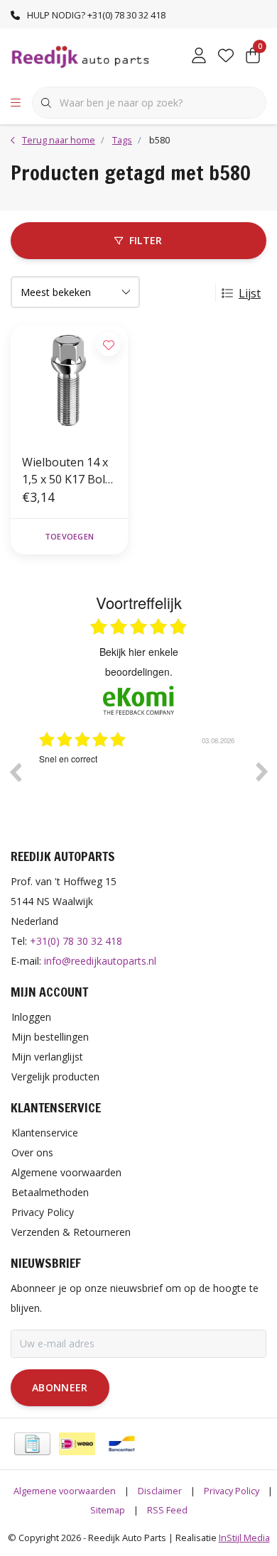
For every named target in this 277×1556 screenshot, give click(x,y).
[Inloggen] (198, 56)
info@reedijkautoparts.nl (100, 961)
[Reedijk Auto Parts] (81, 56)
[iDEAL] (77, 1443)
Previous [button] (15, 772)
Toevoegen (69, 536)
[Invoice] (32, 1443)
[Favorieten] (225, 56)
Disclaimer (160, 1490)
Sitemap (107, 1509)
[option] (155, 782)
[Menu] (16, 102)
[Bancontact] (122, 1443)
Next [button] (262, 772)
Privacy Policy (231, 1490)
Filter (146, 240)
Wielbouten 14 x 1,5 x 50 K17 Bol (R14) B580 (65, 471)
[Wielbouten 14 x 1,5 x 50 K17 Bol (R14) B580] (69, 383)
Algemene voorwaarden (64, 1490)
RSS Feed (167, 1509)
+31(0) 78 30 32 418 (76, 941)
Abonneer (60, 1387)
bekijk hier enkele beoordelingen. (138, 662)
